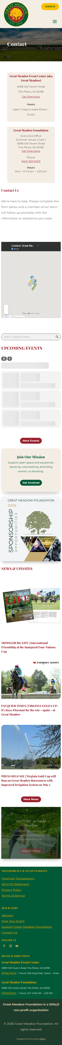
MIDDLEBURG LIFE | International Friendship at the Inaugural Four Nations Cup (28, 647)
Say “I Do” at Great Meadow (31, 819)
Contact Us (9, 932)
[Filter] (4, 359)
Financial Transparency (18, 878)
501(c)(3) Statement (15, 884)
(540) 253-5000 (31, 161)
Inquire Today (31, 847)
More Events (31, 440)
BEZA (42, 1039)
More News (31, 799)
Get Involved (31, 482)
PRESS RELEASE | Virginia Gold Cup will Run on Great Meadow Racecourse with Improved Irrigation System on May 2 (28, 780)
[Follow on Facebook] (4, 945)
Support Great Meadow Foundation (27, 927)
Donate (50, 6)
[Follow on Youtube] (16, 945)
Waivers (7, 915)
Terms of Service (13, 895)
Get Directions (31, 96)
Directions (9, 973)
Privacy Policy (11, 890)
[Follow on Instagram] (10, 945)
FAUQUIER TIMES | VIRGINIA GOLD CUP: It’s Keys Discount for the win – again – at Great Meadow (29, 710)
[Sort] (9, 359)
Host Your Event (13, 921)
